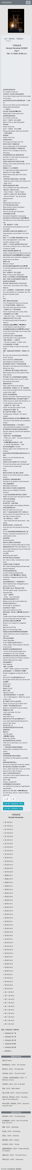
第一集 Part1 (9, 822)
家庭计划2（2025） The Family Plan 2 (14, 1155)
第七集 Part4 (9, 932)
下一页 (12, 799)
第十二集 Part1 (9, 1010)
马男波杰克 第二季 (10, 1037)
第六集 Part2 (9, 907)
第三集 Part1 (9, 858)
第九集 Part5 (9, 971)
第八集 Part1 (9, 939)
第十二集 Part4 (9, 1020)
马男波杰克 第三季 (10, 1040)
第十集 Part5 (9, 988)
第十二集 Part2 (9, 1013)
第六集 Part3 (9, 911)
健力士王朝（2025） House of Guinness (15, 1093)
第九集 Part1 (9, 957)
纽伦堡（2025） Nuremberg (11, 1131)
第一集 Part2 (9, 826)
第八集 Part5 (9, 953)
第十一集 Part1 (9, 992)
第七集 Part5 (9, 935)
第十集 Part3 (9, 981)
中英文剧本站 (6, 2)
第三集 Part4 (9, 868)
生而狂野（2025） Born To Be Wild (13, 1084)
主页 (5, 39)
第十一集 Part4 (9, 1003)
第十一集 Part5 (9, 1006)
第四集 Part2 (9, 879)
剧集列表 (11, 39)
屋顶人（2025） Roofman (10, 1135)
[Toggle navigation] (28, 2)
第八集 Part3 (9, 946)
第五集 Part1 (9, 886)
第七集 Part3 (9, 928)
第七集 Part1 (9, 921)
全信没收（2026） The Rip (10, 1144)
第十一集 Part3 (9, 999)
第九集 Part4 (9, 967)
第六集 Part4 (9, 914)
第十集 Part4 (9, 985)
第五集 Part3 (9, 893)
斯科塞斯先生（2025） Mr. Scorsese (13, 1065)
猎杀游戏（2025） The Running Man (13, 1116)
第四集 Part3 (9, 882)
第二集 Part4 (9, 850)
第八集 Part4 (9, 949)
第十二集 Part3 (9, 1017)
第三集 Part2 (9, 861)
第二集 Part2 (9, 843)
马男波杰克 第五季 (10, 1047)
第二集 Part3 (9, 847)
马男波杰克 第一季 (10, 1033)
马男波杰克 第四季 (10, 1044)
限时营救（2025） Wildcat (10, 1140)
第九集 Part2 (9, 960)
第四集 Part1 (9, 875)
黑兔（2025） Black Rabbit (11, 1088)
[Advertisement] (16, 72)
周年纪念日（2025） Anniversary (12, 1159)
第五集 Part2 (9, 889)
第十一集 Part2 (9, 995)
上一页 (6, 799)
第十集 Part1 (9, 974)
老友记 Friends (7, 1060)
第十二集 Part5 (9, 1024)
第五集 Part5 (9, 900)
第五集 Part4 (9, 896)
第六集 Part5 (9, 918)
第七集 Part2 (9, 925)
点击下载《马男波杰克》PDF (13, 808)
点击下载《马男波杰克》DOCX (13, 803)
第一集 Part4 (9, 833)
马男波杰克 (19, 39)
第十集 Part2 (9, 978)
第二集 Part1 (9, 840)
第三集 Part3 (9, 865)
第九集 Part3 (9, 964)
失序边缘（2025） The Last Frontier (13, 1073)
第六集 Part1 (9, 904)
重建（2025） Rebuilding (10, 1127)
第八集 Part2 (9, 942)
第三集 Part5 (9, 872)
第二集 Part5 (9, 854)
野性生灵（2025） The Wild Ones (13, 1069)
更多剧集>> (8, 1051)
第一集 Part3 (9, 829)
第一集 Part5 (9, 836)
